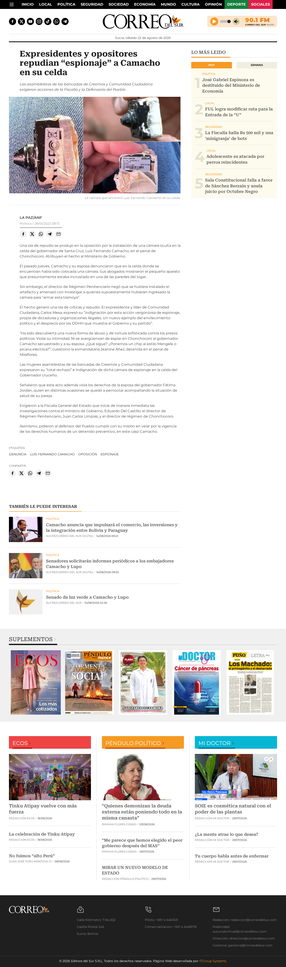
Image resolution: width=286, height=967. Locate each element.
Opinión (213, 4)
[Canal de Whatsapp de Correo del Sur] (56, 21)
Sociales (260, 4)
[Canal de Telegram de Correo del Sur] (65, 21)
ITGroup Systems (212, 961)
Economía (145, 4)
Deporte (236, 4)
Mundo (168, 4)
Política (66, 4)
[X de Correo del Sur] (21, 21)
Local (45, 4)
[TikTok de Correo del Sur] (47, 21)
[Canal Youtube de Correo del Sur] (30, 21)
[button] (95, 146)
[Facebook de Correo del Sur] (12, 21)
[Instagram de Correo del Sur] (39, 21)
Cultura (190, 4)
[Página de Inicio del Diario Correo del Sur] (143, 21)
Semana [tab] (257, 65)
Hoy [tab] (211, 65)
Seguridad (92, 4)
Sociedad (119, 4)
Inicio (28, 4)
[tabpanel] (36, 682)
